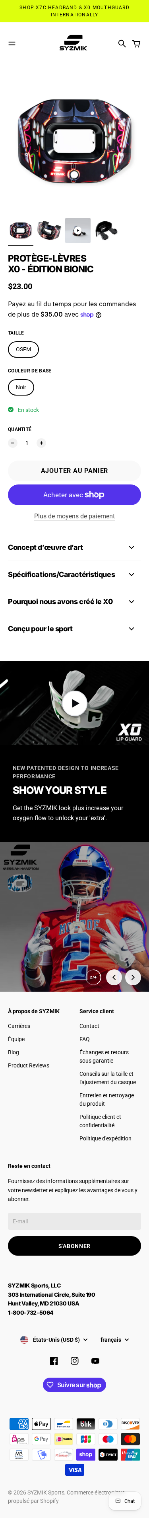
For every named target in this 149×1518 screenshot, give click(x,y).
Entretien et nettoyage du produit (106, 1099)
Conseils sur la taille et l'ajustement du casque (107, 1078)
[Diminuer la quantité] (12, 443)
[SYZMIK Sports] (74, 43)
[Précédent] (114, 977)
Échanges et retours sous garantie (104, 1056)
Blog (13, 1052)
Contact (89, 1026)
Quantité (19, 429)
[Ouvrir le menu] (12, 43)
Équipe (16, 1039)
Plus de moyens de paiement (74, 516)
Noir (21, 387)
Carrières (19, 1026)
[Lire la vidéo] (74, 703)
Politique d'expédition (105, 1138)
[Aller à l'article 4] (106, 230)
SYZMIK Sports (45, 1492)
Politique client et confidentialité (100, 1121)
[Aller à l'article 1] (20, 230)
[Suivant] (133, 977)
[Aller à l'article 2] (49, 230)
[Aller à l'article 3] (78, 230)
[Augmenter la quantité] (41, 443)
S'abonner (74, 1246)
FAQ (84, 1039)
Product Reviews (28, 1065)
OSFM (23, 349)
